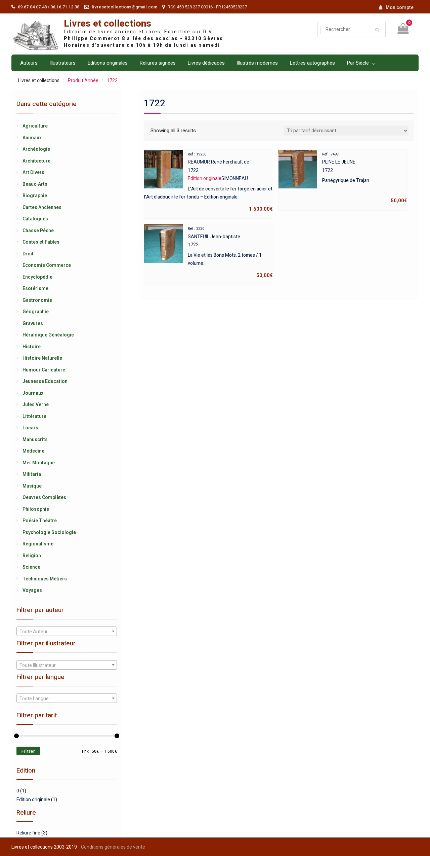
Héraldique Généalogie (48, 334)
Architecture (36, 161)
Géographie (36, 311)
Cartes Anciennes (42, 207)
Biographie (35, 195)
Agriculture (35, 126)
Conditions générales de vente (113, 847)
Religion (32, 555)
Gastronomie (37, 300)
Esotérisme (35, 288)
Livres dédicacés (206, 63)
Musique (32, 486)
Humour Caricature (44, 369)
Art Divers (33, 172)
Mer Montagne (39, 462)
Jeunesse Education (45, 381)
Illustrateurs (62, 63)
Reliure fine (28, 832)
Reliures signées (157, 63)
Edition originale (33, 799)
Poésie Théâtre (40, 520)
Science (31, 567)
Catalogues (35, 218)
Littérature (34, 416)
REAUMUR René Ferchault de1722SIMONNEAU (208, 182)
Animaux (32, 137)
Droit (28, 253)
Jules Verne (36, 404)
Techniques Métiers (45, 578)
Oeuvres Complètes (44, 497)
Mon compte (400, 7)
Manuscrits (35, 439)
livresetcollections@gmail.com (124, 6)
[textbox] (66, 631)
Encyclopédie (37, 277)
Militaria (32, 474)
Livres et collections (107, 24)
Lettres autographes (312, 63)
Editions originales (107, 63)
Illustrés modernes (257, 63)
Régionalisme (38, 543)
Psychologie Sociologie (49, 532)
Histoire (32, 346)
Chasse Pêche (38, 230)
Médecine (33, 451)
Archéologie (36, 149)
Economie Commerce (47, 265)
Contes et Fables (41, 242)
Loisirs (30, 427)
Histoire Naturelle (42, 358)
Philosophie (36, 509)
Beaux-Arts (35, 184)
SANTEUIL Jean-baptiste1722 (230, 252)
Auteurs (29, 63)
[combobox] (66, 631)
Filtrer (28, 751)
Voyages (32, 590)
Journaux (33, 393)
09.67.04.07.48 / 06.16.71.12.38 (48, 6)
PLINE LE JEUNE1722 (364, 178)
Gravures (33, 323)
